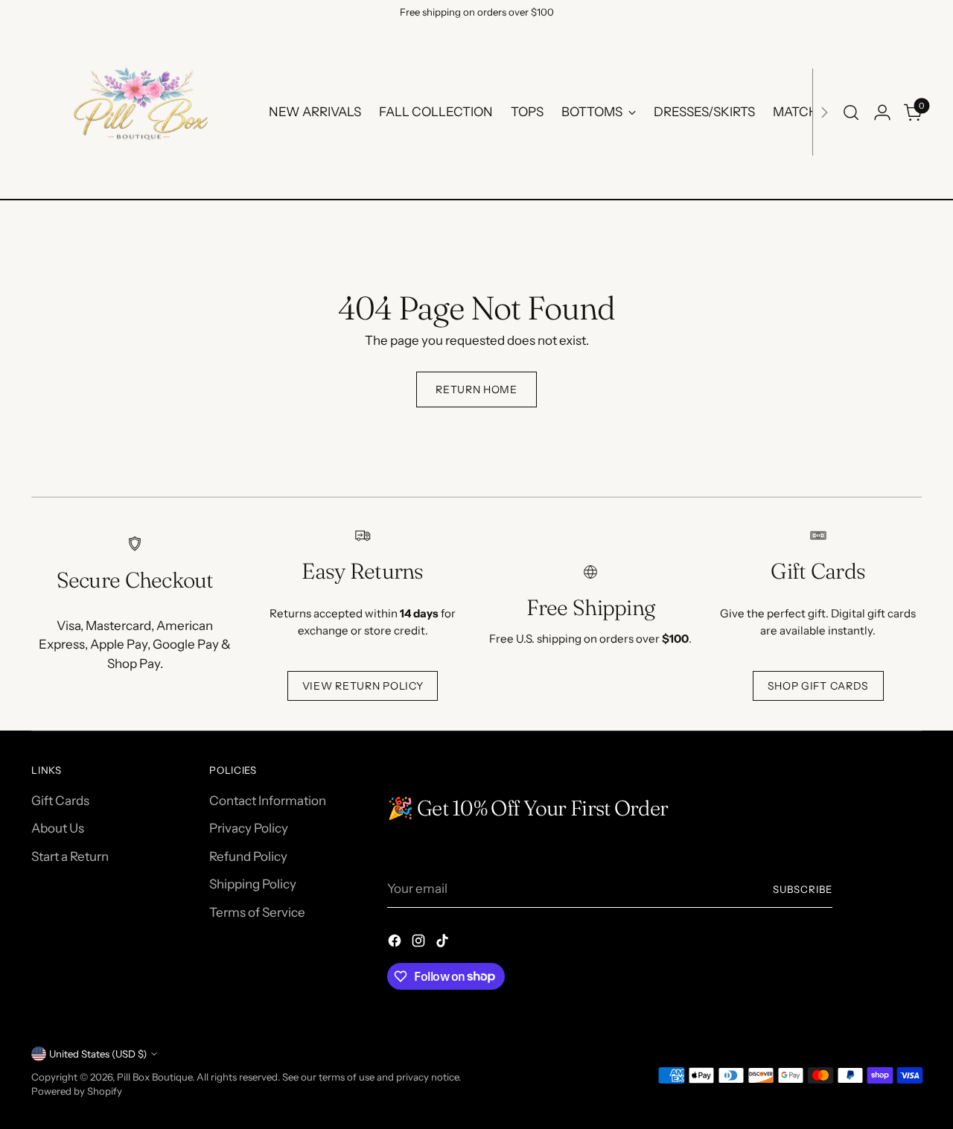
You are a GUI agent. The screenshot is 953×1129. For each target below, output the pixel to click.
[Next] (824, 112)
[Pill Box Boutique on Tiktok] (444, 943)
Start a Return (70, 856)
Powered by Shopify (76, 1091)
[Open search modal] (851, 112)
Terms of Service (257, 912)
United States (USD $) (98, 1054)
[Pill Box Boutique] (139, 112)
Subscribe (802, 889)
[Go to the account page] (882, 112)
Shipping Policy (252, 884)
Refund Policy (248, 856)
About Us (57, 828)
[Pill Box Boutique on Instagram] (420, 943)
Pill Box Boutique (154, 1077)
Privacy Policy (248, 828)
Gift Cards (60, 800)
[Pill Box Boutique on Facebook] (396, 943)
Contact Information (267, 800)
